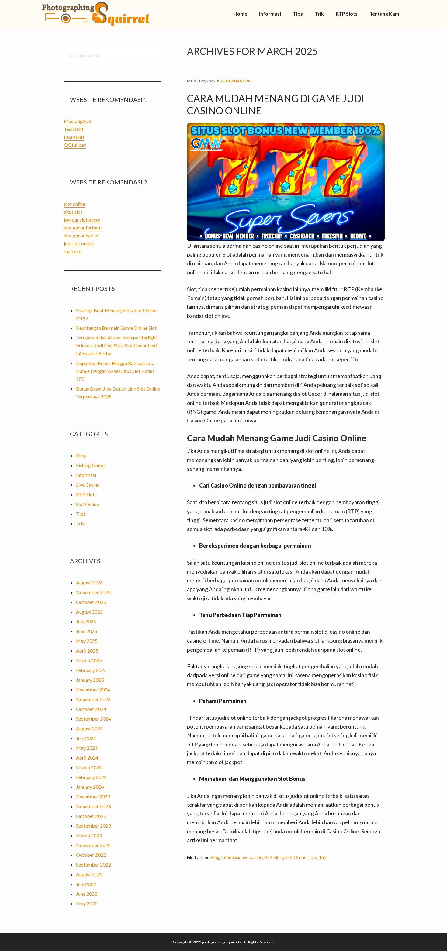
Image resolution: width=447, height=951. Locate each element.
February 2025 (91, 670)
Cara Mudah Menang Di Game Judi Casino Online (275, 104)
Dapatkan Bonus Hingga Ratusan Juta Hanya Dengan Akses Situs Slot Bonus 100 (115, 371)
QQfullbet (75, 145)
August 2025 (89, 612)
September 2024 (93, 719)
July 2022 (86, 884)
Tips (312, 857)
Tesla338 (73, 129)
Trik (322, 857)
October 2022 (91, 855)
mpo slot (73, 251)
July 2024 (86, 738)
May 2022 (87, 903)
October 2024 (91, 709)
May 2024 (87, 748)
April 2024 (87, 757)
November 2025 (93, 592)
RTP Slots (273, 857)
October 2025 (91, 602)
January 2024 (90, 787)
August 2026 (89, 582)
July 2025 (86, 621)
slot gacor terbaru (83, 227)
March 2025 (89, 660)
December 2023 (93, 796)
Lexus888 (74, 137)
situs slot (73, 212)
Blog (215, 857)
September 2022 (93, 864)
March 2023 (89, 835)
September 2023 (93, 826)
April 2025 (87, 650)
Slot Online (296, 857)
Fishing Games (91, 465)
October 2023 (91, 816)
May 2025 (87, 641)
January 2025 (90, 680)
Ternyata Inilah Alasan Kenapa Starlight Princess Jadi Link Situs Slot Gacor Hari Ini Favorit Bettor (116, 345)
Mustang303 (77, 121)
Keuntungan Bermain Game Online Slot (116, 328)
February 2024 (91, 777)
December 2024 (93, 689)
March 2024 (89, 767)
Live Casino (251, 857)
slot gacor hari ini (81, 235)
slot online (74, 204)
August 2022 (89, 874)
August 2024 (89, 728)
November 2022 (93, 845)
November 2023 (93, 806)
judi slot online (79, 243)
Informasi (230, 857)
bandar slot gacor (82, 219)
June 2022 (86, 894)
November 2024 (93, 699)
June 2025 (86, 631)
